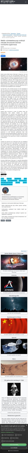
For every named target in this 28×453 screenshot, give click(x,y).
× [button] (26, 425)
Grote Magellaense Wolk (12, 180)
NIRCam (24, 182)
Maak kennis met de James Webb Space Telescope (13, 203)
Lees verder (23, 430)
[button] (14, 432)
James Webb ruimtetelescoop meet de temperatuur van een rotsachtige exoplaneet (14, 217)
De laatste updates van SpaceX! (14, 355)
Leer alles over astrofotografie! (14, 313)
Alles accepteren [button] (14, 444)
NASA (25, 178)
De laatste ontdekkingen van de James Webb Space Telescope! (14, 271)
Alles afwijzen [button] (14, 447)
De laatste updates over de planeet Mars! (14, 376)
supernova (9, 178)
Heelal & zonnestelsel (14, 50)
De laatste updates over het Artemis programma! (14, 292)
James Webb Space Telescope (6, 182)
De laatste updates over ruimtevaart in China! (14, 334)
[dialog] (14, 438)
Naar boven (23, 251)
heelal (2, 178)
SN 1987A (18, 182)
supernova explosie (22, 180)
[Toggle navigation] (25, 2)
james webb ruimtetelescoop (6, 184)
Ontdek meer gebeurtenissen (14, 412)
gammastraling (18, 178)
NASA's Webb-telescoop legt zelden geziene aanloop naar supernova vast (14, 206)
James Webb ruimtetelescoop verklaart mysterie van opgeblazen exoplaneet (14, 213)
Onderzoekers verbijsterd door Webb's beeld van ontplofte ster (14, 210)
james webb (3, 180)
